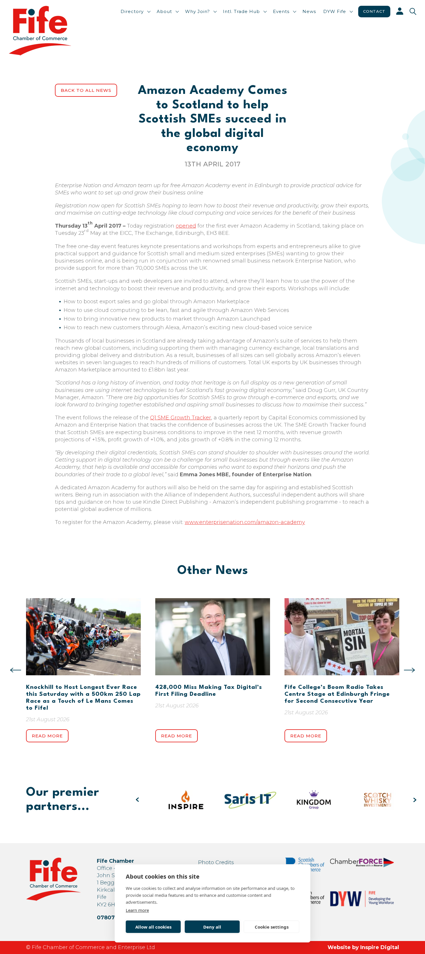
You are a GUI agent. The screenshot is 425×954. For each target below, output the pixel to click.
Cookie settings (272, 927)
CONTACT (374, 11)
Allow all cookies (153, 927)
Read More (47, 736)
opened (186, 226)
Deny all (212, 927)
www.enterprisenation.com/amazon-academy (245, 522)
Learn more (137, 910)
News (309, 11)
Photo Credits (216, 862)
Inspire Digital (379, 947)
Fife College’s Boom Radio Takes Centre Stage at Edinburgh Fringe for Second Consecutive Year (337, 694)
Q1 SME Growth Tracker (180, 417)
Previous (15, 670)
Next (409, 670)
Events (281, 11)
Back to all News (86, 90)
